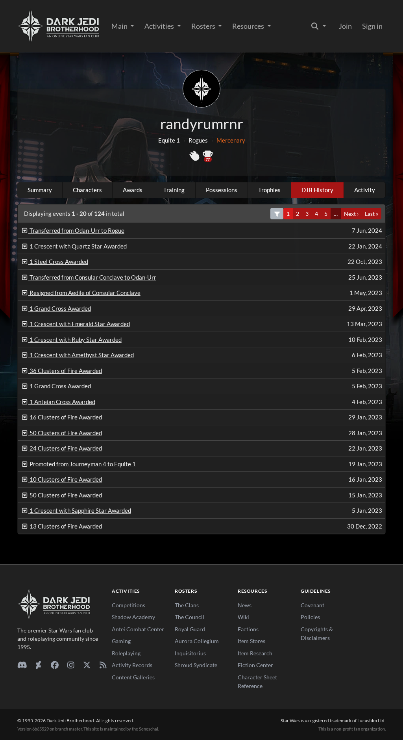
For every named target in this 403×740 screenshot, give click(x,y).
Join (345, 26)
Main (120, 26)
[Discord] (22, 665)
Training (174, 189)
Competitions (128, 605)
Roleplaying (126, 653)
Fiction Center (255, 665)
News (244, 605)
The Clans (187, 605)
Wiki (243, 617)
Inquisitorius (190, 653)
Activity (364, 189)
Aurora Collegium (197, 641)
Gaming (121, 641)
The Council (189, 617)
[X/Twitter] (87, 665)
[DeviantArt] (38, 665)
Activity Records (132, 665)
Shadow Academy (133, 617)
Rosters (203, 26)
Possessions (221, 189)
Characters (87, 189)
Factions (248, 629)
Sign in (372, 26)
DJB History (317, 189)
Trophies (269, 189)
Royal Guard (190, 629)
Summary (40, 189)
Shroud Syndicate (196, 665)
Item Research (255, 653)
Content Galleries (133, 677)
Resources (248, 26)
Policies (310, 617)
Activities (159, 26)
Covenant (312, 605)
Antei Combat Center (138, 629)
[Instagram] (71, 665)
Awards (132, 189)
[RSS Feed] (103, 665)
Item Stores (251, 641)
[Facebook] (54, 665)
